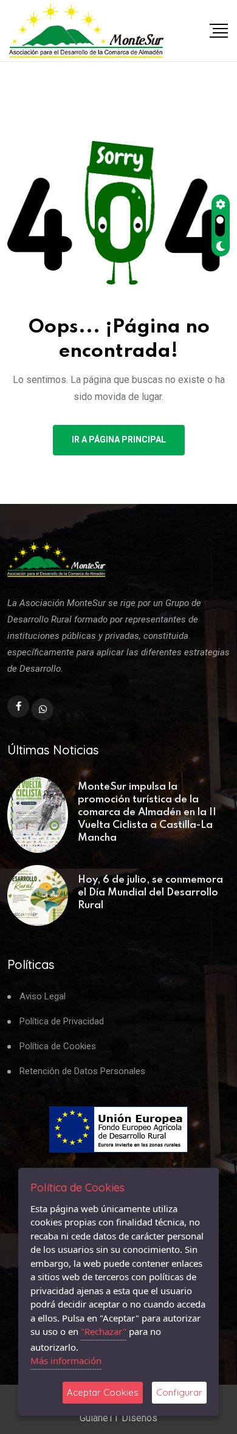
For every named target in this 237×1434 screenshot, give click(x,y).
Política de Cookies (57, 1046)
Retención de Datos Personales (82, 1071)
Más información (65, 1360)
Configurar (179, 1392)
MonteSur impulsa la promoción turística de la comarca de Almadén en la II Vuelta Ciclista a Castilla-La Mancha (147, 812)
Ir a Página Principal (119, 439)
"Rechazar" (103, 1331)
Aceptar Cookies (103, 1392)
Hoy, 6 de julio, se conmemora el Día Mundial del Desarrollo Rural (150, 893)
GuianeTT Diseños (118, 1418)
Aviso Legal (42, 996)
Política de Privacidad (61, 1021)
